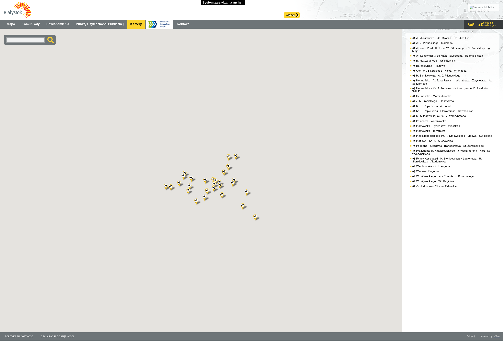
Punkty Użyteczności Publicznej (100, 24)
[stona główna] (17, 10)
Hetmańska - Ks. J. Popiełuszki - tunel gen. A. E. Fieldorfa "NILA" (450, 90)
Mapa (11, 24)
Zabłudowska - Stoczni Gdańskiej (436, 186)
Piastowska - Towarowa (430, 130)
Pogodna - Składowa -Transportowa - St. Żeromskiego (450, 145)
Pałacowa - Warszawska (431, 121)
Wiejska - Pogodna (428, 171)
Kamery (136, 24)
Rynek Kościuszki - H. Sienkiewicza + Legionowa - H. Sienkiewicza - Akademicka (447, 160)
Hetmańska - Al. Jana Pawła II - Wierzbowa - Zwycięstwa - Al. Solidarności (452, 82)
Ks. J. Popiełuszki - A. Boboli (433, 106)
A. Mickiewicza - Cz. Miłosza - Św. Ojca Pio (442, 38)
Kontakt (183, 24)
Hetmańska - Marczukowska (433, 96)
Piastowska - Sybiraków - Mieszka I (438, 125)
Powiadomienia (57, 24)
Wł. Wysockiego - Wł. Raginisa (435, 181)
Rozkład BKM (159, 24)
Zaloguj (471, 336)
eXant (497, 336)
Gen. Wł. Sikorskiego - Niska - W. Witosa (441, 70)
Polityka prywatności (19, 336)
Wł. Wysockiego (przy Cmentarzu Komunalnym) (445, 176)
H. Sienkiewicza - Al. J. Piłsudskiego (438, 75)
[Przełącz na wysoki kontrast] (483, 24)
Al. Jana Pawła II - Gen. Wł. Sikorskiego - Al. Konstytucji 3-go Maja (451, 50)
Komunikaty (31, 24)
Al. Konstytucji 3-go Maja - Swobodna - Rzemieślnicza (449, 55)
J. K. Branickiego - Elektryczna (435, 101)
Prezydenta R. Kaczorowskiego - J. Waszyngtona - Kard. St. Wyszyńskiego (451, 152)
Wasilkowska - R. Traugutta (433, 166)
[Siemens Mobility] (483, 7)
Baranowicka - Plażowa (430, 65)
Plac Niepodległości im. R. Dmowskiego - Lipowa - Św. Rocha (454, 135)
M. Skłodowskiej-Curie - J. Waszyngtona (441, 115)
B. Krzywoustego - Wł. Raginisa (435, 60)
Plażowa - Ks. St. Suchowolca (434, 140)
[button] (193, 179)
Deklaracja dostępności (57, 336)
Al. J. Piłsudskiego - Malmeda (434, 42)
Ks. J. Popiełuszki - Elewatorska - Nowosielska (445, 111)
